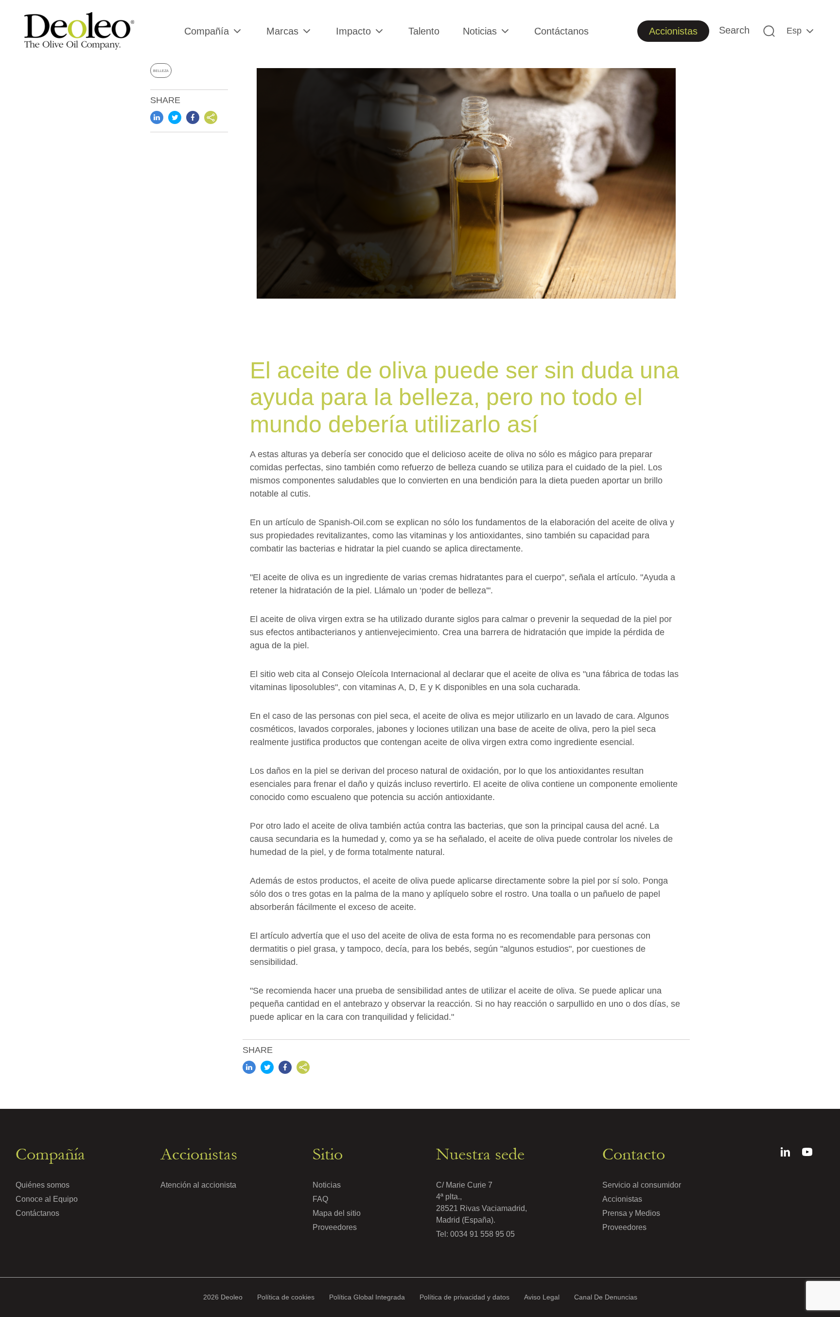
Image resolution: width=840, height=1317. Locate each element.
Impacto (353, 31)
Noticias (480, 31)
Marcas (282, 31)
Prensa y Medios (631, 1213)
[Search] (769, 31)
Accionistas (673, 31)
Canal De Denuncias (605, 1297)
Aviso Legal (542, 1297)
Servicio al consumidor (641, 1185)
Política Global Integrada (367, 1297)
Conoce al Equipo (47, 1199)
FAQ (320, 1199)
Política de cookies (286, 1297)
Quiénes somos (43, 1185)
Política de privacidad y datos (464, 1297)
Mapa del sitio (337, 1213)
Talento (423, 31)
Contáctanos (561, 31)
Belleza (161, 70)
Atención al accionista (198, 1185)
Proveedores (335, 1227)
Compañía (206, 31)
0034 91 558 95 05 (482, 1234)
